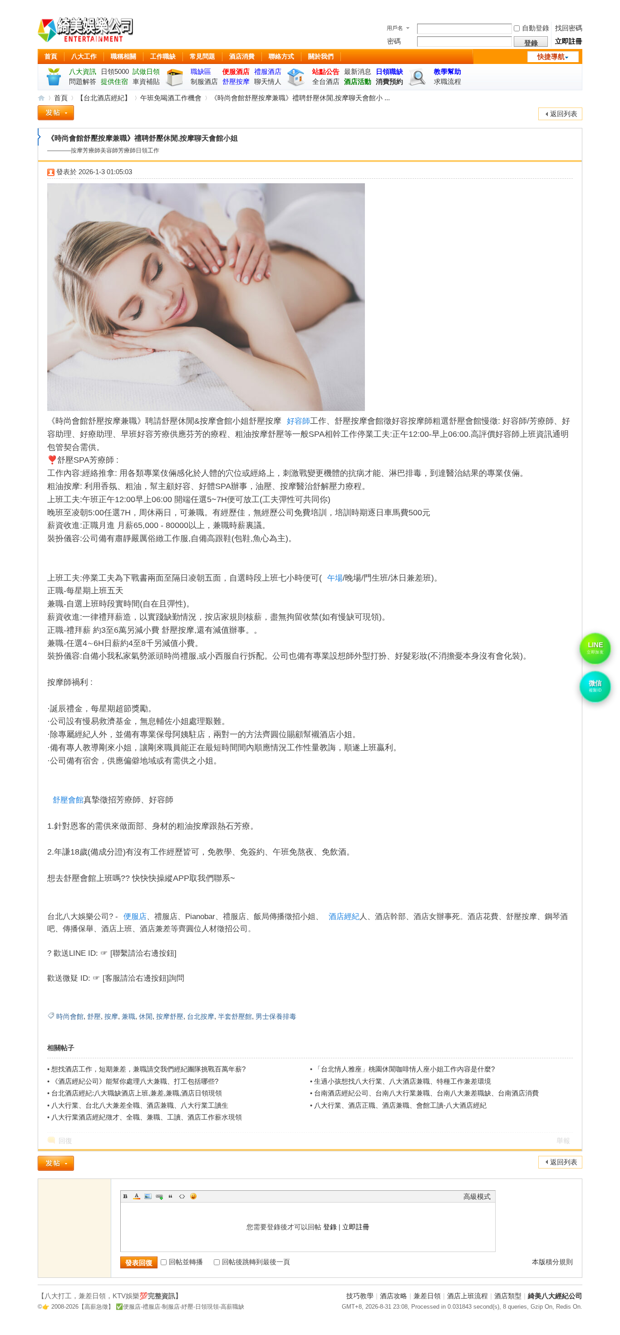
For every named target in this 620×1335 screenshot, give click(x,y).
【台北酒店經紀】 (104, 98)
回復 (65, 1140)
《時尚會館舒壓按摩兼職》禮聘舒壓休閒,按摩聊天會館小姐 (142, 138)
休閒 (146, 1016)
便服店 (135, 916)
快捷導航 (551, 56)
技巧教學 (360, 1296)
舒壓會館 (68, 800)
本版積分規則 (552, 1262)
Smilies (193, 1196)
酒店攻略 (393, 1296)
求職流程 (447, 81)
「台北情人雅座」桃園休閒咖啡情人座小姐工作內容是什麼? (404, 1069)
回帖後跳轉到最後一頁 (256, 1262)
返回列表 (563, 113)
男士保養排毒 (276, 1016)
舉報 (563, 1140)
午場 (335, 578)
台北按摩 (200, 1016)
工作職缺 (163, 56)
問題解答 (82, 81)
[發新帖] (56, 114)
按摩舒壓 (169, 1016)
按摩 (111, 1016)
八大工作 (84, 56)
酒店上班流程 (467, 1296)
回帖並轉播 (186, 1262)
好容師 (298, 421)
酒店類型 (508, 1296)
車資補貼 (146, 81)
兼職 (128, 1016)
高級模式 (477, 1196)
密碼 (394, 41)
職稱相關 (123, 56)
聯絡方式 (281, 56)
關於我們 (321, 56)
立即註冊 (568, 41)
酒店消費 (242, 56)
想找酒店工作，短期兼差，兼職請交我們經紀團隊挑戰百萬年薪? (148, 1069)
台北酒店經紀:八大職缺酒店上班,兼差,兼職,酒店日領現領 (136, 1093)
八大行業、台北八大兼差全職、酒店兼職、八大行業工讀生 (139, 1105)
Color (136, 1196)
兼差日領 (427, 1296)
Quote (170, 1196)
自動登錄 (535, 28)
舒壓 (94, 1016)
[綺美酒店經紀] (85, 31)
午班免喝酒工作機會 (171, 98)
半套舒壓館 (235, 1016)
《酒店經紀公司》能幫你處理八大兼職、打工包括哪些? (134, 1081)
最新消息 (357, 71)
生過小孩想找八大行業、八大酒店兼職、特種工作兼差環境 (402, 1081)
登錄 (330, 1227)
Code (182, 1196)
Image (148, 1196)
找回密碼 (568, 28)
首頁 (50, 56)
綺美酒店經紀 (41, 97)
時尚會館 (70, 1016)
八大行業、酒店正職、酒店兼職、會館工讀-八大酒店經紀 (400, 1105)
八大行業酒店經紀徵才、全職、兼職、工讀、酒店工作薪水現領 (146, 1117)
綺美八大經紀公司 (555, 1296)
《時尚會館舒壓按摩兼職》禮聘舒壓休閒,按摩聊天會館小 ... (300, 98)
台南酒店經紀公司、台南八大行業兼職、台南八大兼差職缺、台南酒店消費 (426, 1093)
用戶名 (395, 28)
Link (159, 1196)
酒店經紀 (344, 916)
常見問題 (202, 56)
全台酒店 (326, 81)
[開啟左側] (39, 137)
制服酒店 (204, 81)
